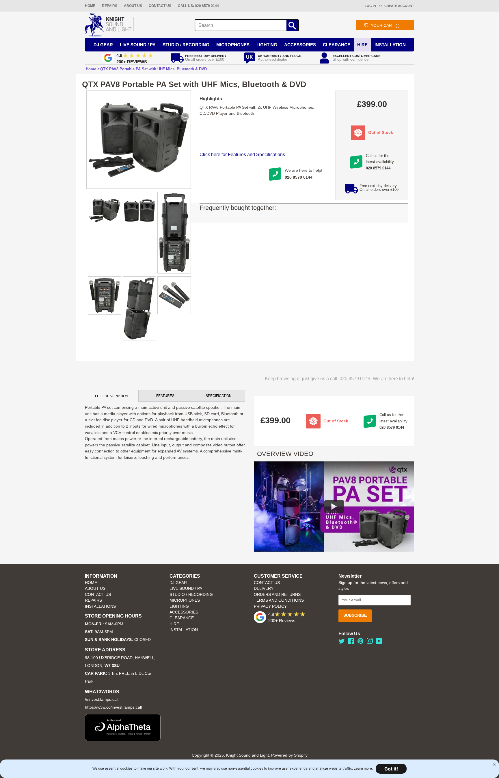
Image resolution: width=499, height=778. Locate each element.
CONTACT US (160, 6)
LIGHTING (179, 606)
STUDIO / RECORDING (191, 594)
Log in (370, 6)
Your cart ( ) (385, 25)
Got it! (391, 769)
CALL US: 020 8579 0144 (198, 6)
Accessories (300, 44)
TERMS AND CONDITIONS (279, 600)
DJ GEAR (178, 583)
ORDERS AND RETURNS (277, 594)
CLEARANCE (182, 618)
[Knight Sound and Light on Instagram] (369, 642)
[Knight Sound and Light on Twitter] (341, 642)
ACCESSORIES (184, 612)
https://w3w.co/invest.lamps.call (113, 707)
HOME (90, 6)
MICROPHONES (185, 600)
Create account (399, 6)
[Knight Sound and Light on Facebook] (351, 642)
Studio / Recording (186, 44)
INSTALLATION (390, 44)
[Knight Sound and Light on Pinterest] (360, 642)
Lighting (266, 44)
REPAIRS (109, 6)
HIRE (174, 624)
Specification (219, 396)
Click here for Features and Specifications (242, 154)
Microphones (233, 44)
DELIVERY (263, 588)
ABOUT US (133, 6)
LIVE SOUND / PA (186, 588)
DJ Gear (103, 44)
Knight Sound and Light (247, 755)
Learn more (363, 768)
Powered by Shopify (289, 755)
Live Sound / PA (138, 44)
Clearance (336, 44)
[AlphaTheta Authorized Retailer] (123, 739)
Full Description (111, 396)
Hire (362, 44)
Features (165, 396)
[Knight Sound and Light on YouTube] (379, 642)
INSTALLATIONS (100, 606)
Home (91, 69)
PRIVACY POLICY (270, 606)
